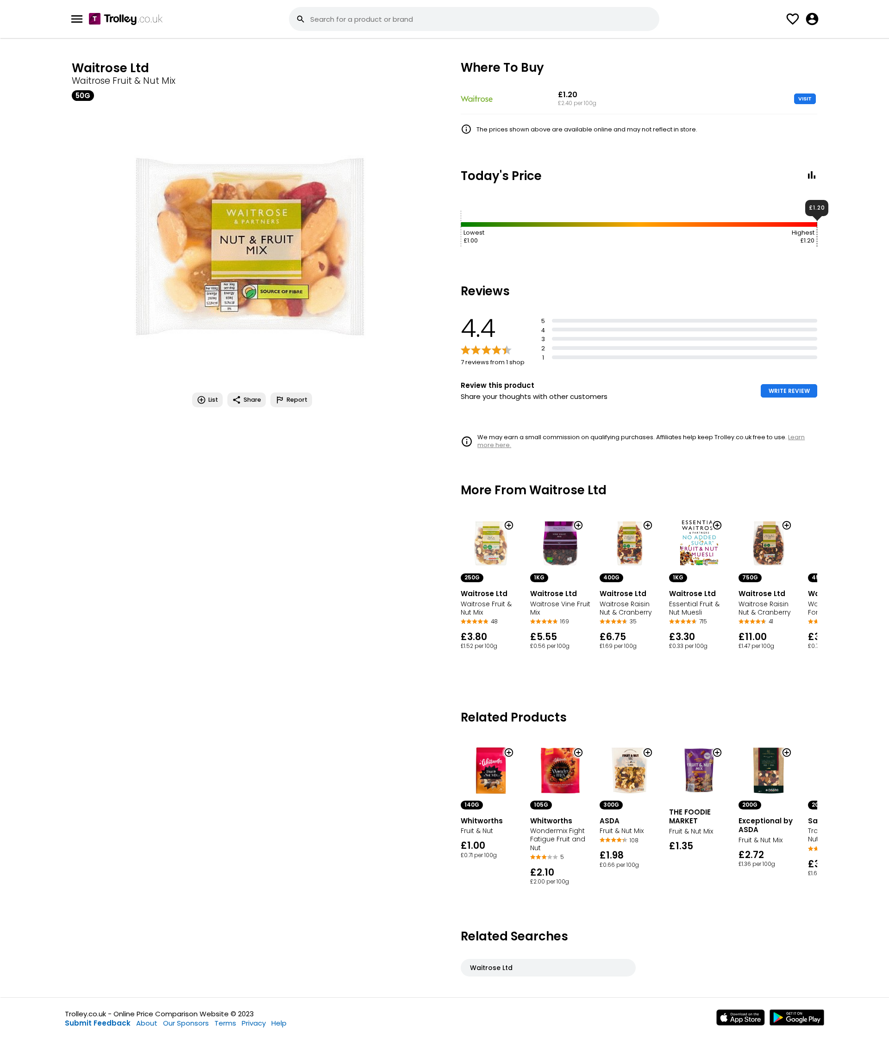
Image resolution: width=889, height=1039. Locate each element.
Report (297, 399)
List (213, 399)
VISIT (805, 98)
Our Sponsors (186, 1023)
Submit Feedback (98, 1023)
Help (279, 1023)
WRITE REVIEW (789, 391)
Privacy (254, 1023)
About (146, 1023)
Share (252, 399)
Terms (225, 1023)
